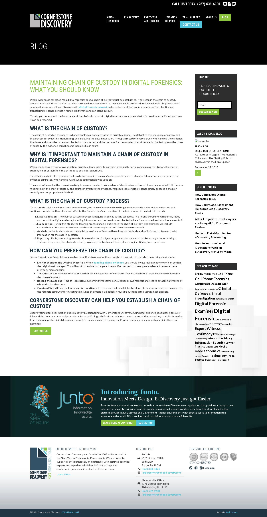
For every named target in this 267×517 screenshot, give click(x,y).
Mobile (223, 346)
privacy (198, 356)
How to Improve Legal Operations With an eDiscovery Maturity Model (213, 247)
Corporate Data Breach (211, 284)
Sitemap (210, 467)
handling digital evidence (109, 262)
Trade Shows (211, 360)
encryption (227, 324)
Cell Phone (225, 274)
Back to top (231, 512)
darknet (219, 299)
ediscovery (215, 324)
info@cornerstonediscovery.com (161, 472)
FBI (215, 334)
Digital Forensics (112, 19)
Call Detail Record (206, 274)
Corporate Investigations (206, 289)
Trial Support (191, 17)
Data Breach (228, 299)
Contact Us (191, 24)
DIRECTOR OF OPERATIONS (212, 150)
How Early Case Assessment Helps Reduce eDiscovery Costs (214, 209)
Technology (218, 356)
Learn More (63, 474)
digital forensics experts (94, 107)
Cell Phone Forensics (212, 279)
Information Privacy (220, 338)
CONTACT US (41, 331)
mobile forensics (208, 351)
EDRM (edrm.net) (70, 512)
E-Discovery (131, 17)
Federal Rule (224, 334)
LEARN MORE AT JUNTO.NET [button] (118, 422)
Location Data (212, 347)
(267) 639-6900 (208, 4)
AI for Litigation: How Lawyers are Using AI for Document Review (215, 223)
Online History (227, 351)
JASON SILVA (202, 146)
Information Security (210, 342)
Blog (225, 17)
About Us (211, 17)
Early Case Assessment (151, 19)
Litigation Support (171, 19)
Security (205, 356)
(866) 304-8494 (151, 468)
